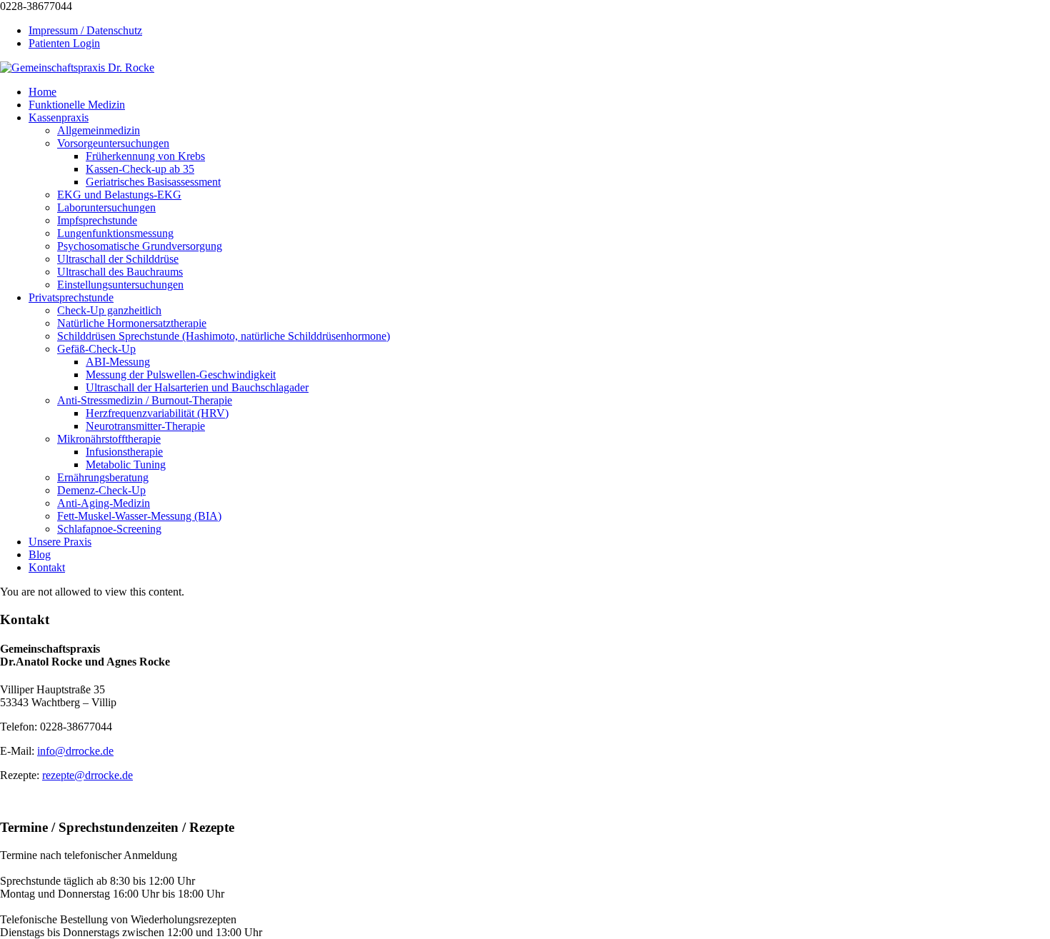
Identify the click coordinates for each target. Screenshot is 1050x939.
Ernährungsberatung (103, 477)
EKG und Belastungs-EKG (119, 195)
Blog (40, 554)
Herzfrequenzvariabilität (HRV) (157, 413)
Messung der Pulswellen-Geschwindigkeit (181, 374)
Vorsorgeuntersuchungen (113, 143)
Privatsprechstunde (71, 297)
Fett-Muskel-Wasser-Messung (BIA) (139, 516)
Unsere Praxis (60, 542)
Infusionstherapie (124, 452)
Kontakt (47, 567)
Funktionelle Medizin (77, 105)
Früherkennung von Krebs (145, 156)
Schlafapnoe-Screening (109, 529)
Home (42, 92)
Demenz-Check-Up (101, 490)
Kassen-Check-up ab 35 (140, 169)
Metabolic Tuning (126, 464)
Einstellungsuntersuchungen (120, 284)
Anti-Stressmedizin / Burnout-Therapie (144, 400)
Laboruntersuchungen (106, 207)
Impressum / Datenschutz (85, 30)
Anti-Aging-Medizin (103, 503)
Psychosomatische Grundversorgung (139, 246)
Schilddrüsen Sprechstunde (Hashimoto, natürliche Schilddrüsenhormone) (223, 336)
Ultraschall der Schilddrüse (118, 259)
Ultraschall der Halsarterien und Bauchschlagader (197, 387)
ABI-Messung (118, 362)
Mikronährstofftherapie (109, 439)
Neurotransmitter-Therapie (145, 426)
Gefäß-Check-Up (96, 349)
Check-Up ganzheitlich (109, 310)
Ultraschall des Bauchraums (120, 272)
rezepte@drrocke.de (87, 775)
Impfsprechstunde (97, 220)
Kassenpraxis (59, 117)
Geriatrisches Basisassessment (153, 182)
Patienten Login (64, 43)
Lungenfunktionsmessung (115, 233)
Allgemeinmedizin (98, 130)
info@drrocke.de (75, 751)
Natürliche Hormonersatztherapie (131, 323)
